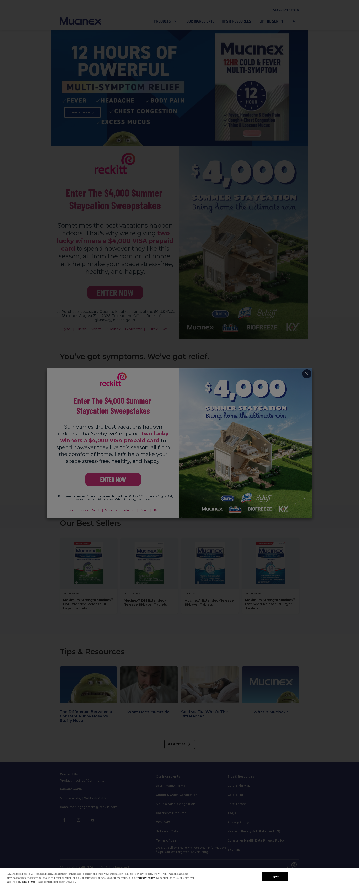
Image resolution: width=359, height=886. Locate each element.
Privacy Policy (146, 877)
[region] (179, 877)
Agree (275, 876)
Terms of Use (27, 881)
